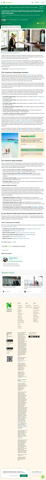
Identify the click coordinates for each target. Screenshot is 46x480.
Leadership (20, 307)
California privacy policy (36, 312)
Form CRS (20, 421)
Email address (23, 144)
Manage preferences (14, 475)
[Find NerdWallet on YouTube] (32, 336)
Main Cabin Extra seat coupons (22, 174)
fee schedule (24, 426)
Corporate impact (20, 311)
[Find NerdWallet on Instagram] (34, 336)
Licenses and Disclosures (22, 361)
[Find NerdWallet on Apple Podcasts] (36, 336)
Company (20, 305)
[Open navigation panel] (1, 2)
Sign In (37, 2)
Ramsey (13, 258)
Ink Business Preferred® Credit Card (20, 238)
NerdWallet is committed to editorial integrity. (11, 52)
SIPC (21, 416)
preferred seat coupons (16, 171)
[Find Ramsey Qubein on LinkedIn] (12, 259)
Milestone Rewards (10, 164)
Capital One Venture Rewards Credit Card (25, 232)
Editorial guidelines (20, 317)
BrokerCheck (20, 428)
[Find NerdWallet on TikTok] (38, 336)
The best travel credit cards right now (17, 68)
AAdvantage (14, 80)
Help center (28, 305)
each (34, 121)
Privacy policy (36, 310)
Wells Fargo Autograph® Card (17, 230)
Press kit (20, 326)
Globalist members (37, 207)
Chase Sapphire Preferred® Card (32, 228)
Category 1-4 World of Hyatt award (23, 120)
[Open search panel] (32, 2)
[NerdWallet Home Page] (7, 2)
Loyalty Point (4, 91)
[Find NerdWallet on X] (29, 336)
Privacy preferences (35, 315)
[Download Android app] (10, 348)
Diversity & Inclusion (20, 314)
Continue (24, 475)
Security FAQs (29, 307)
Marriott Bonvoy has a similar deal (12, 62)
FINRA (19, 416)
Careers (19, 308)
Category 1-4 (41, 96)
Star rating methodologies (21, 320)
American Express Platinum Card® (18, 236)
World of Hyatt (28, 79)
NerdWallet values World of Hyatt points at (18, 121)
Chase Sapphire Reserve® (30, 234)
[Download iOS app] (10, 341)
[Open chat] (43, 477)
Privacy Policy (30, 154)
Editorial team (21, 322)
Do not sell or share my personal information (36, 319)
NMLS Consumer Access (22, 381)
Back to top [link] (5, 250)
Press (19, 324)
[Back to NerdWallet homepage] (2, 7)
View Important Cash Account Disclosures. (22, 437)
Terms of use (36, 305)
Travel (6, 7)
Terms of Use (32, 153)
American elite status (32, 75)
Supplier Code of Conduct (36, 308)
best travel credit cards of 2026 (8, 226)
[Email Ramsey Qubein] (10, 259)
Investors (20, 327)
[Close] (44, 470)
